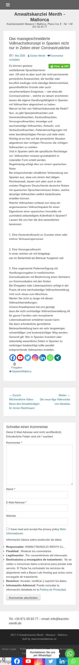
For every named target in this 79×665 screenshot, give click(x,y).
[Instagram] (35, 357)
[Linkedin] (42, 357)
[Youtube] (20, 357)
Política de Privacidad (53, 589)
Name (10, 489)
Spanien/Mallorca (21, 371)
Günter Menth (37, 55)
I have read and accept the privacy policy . (36, 531)
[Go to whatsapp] (70, 654)
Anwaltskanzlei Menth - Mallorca (39, 16)
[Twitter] (27, 357)
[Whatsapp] (50, 357)
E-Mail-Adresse (16, 502)
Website (11, 515)
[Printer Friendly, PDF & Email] (59, 65)
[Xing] (57, 357)
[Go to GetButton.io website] (70, 661)
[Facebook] (12, 357)
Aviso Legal (9, 648)
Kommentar (14, 442)
